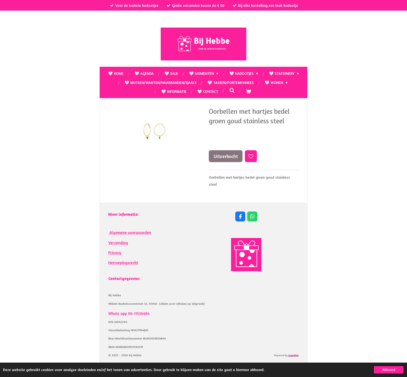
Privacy (114, 252)
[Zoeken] (231, 90)
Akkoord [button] (388, 369)
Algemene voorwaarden (129, 232)
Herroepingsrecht (123, 262)
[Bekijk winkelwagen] (248, 91)
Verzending (118, 242)
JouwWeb (293, 355)
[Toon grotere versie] (246, 254)
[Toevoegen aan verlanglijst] (251, 156)
